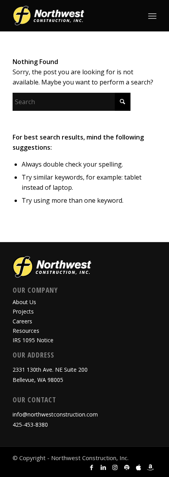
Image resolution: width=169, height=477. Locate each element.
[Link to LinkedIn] (103, 467)
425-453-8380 (30, 424)
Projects (23, 311)
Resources (26, 330)
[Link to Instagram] (115, 467)
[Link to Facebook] (91, 467)
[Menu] (152, 15)
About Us (24, 302)
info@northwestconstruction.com (55, 414)
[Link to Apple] (139, 467)
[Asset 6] (70, 15)
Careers (22, 321)
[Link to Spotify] (127, 467)
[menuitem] (152, 15)
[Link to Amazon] (150, 467)
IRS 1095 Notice (33, 340)
